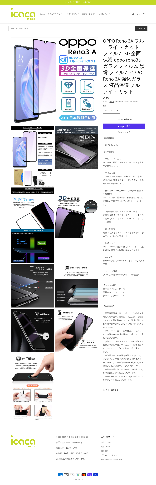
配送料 (112, 101)
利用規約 (104, 451)
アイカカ (80, 479)
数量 (104, 106)
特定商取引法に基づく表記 (111, 459)
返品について (106, 447)
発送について (106, 442)
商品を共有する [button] (112, 390)
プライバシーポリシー (110, 455)
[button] (55, 14)
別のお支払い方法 (124, 132)
